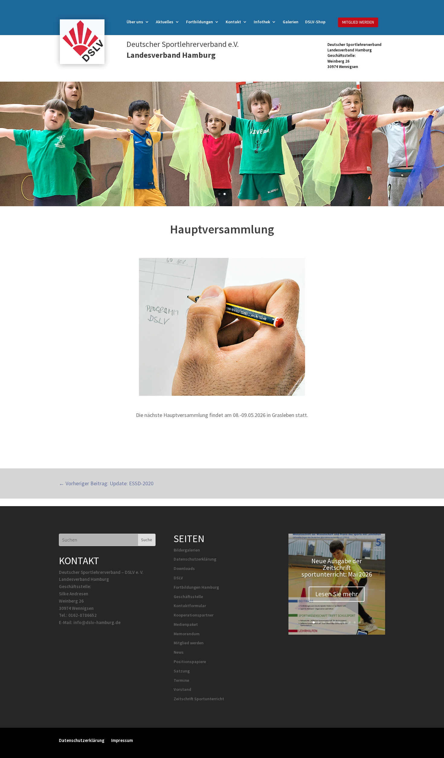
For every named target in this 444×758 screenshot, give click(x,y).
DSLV (178, 578)
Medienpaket (186, 624)
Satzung (182, 671)
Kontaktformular (190, 605)
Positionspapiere (190, 661)
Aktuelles (164, 22)
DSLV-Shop (315, 22)
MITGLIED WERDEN (358, 22)
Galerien (290, 22)
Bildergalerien (187, 550)
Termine (181, 680)
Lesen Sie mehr (336, 594)
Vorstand (182, 689)
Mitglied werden (189, 643)
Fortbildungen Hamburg (196, 587)
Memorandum (187, 633)
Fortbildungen (199, 22)
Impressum (122, 740)
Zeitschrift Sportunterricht (199, 698)
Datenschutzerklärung (195, 559)
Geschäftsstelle (188, 596)
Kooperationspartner (194, 615)
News (179, 652)
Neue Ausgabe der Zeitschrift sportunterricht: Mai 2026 (336, 567)
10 (360, 622)
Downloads (184, 568)
